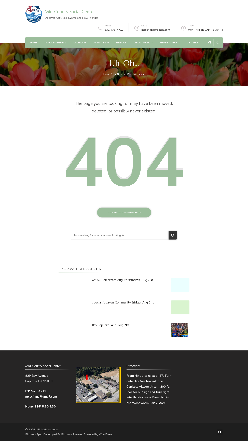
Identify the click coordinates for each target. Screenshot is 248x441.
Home (33, 42)
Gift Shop (193, 42)
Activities (99, 42)
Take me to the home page (124, 212)
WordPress (106, 434)
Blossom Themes (71, 434)
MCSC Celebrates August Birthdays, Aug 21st (122, 280)
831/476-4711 (114, 30)
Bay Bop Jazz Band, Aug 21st (110, 325)
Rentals (121, 42)
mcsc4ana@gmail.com (155, 30)
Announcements (55, 42)
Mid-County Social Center (70, 11)
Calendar (80, 42)
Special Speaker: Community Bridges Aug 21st (123, 302)
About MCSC (142, 42)
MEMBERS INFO (168, 42)
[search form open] (217, 42)
